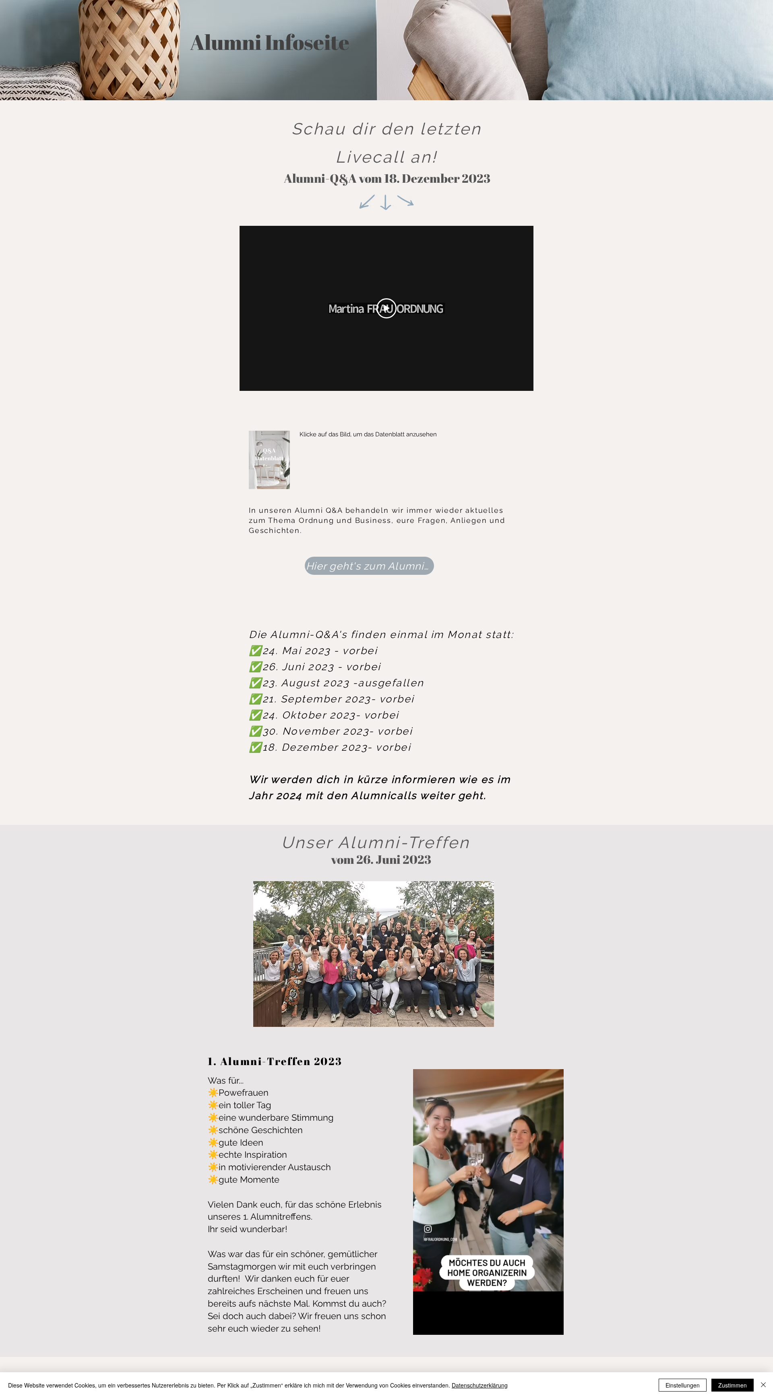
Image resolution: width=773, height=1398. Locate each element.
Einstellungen (683, 1385)
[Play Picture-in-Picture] (539, 1324)
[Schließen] (763, 1385)
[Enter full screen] (553, 1324)
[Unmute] (437, 1324)
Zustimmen (732, 1385)
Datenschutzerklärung (480, 1385)
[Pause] (423, 1324)
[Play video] (386, 308)
